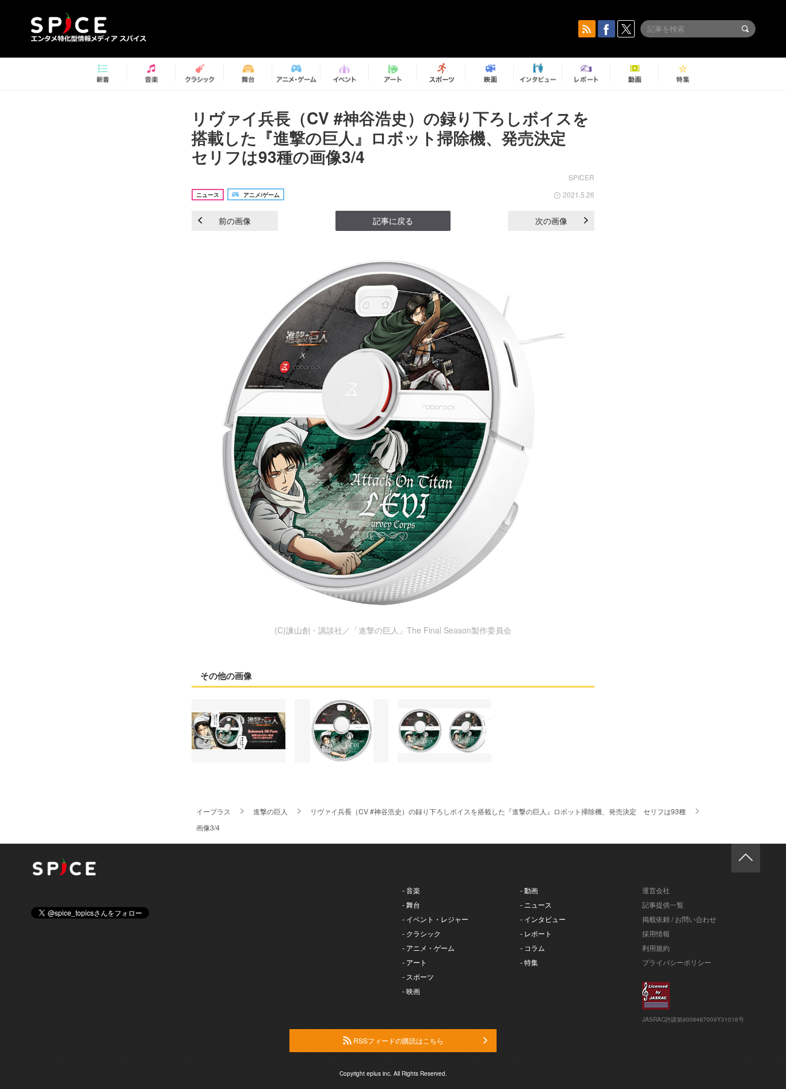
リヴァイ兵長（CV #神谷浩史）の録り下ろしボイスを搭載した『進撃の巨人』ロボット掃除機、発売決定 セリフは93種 (498, 811)
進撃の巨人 (270, 811)
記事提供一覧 (663, 904)
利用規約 (656, 948)
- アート (414, 962)
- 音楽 (411, 890)
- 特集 (529, 962)
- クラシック (421, 933)
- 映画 (411, 991)
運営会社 (656, 890)
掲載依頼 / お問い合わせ (679, 919)
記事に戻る (393, 220)
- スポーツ (418, 976)
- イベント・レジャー (435, 919)
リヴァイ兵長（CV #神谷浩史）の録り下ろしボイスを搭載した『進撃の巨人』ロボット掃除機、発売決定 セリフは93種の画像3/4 (390, 137)
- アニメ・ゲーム (428, 948)
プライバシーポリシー (676, 962)
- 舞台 (411, 904)
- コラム (532, 948)
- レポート (536, 933)
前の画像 (235, 220)
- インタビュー (543, 919)
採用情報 (656, 933)
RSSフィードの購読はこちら (398, 1040)
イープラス (213, 811)
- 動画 (529, 890)
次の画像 (551, 220)
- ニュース (536, 904)
